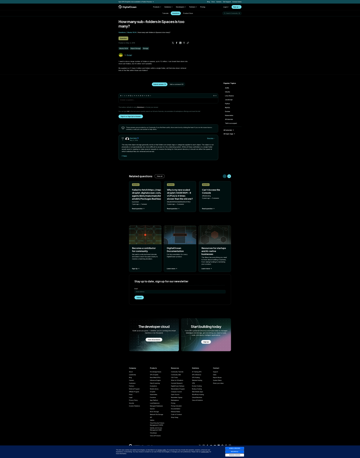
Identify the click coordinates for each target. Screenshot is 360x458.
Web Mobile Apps (197, 391)
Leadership (132, 374)
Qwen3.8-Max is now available (128, 1)
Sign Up (135, 269)
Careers (218, 2)
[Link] (128, 95)
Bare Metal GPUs (155, 377)
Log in (225, 7)
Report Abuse (217, 377)
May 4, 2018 (134, 140)
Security (131, 403)
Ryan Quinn (133, 138)
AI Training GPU (197, 372)
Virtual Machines (197, 397)
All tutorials (229, 119)
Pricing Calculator (176, 406)
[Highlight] (132, 95)
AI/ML (227, 88)
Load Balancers (155, 403)
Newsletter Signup (176, 397)
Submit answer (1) (159, 84)
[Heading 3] (138, 95)
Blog (208, 2)
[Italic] (123, 95)
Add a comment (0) (176, 84)
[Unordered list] (140, 95)
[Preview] (214, 95)
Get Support (227, 2)
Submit (139, 297)
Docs (213, 2)
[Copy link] (188, 43)
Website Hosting (197, 380)
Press (130, 394)
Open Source (175, 394)
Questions (175, 13)
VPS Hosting (196, 377)
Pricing (173, 403)
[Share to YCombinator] (184, 43)
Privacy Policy (133, 400)
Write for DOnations (177, 380)
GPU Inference (196, 374)
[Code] (150, 95)
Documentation (175, 409)
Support (215, 372)
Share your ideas (218, 383)
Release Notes (175, 411)
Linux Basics (229, 96)
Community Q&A (176, 374)
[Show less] (214, 138)
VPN (193, 383)
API (151, 417)
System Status (217, 380)
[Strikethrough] (127, 95)
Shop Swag (174, 417)
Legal (130, 397)
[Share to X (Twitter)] (173, 43)
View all (159, 176)
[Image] (130, 95)
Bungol (129, 55)
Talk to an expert (231, 123)
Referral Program (134, 389)
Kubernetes (229, 115)
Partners (131, 386)
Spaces (152, 409)
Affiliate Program (134, 391)
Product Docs (188, 13)
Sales (214, 374)
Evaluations (153, 386)
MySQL (227, 107)
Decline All (234, 451)
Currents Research (177, 383)
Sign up (235, 7)
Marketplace (175, 400)
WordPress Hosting (198, 394)
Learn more (171, 269)
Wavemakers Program (178, 389)
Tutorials (165, 13)
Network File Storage (156, 414)
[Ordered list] (142, 95)
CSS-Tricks (174, 377)
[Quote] (144, 95)
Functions (153, 397)
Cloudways (153, 433)
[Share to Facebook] (177, 43)
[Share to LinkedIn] (180, 43)
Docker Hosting (197, 386)
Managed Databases (156, 406)
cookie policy (205, 451)
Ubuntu (227, 92)
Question (123, 38)
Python (227, 104)
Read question (137, 209)
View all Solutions (197, 400)
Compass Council (176, 391)
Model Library (154, 389)
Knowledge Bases (155, 372)
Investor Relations (134, 406)
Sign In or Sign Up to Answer (131, 116)
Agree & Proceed (234, 448)
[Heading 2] (136, 95)
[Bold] (121, 95)
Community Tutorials (177, 372)
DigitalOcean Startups (177, 386)
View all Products (155, 435)
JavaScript (228, 100)
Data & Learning (155, 383)
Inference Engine (155, 380)
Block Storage (154, 411)
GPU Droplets (154, 374)
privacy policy (162, 450)
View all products (154, 340)
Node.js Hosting (197, 389)
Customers (132, 383)
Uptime (152, 420)
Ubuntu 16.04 (131, 32)
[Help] (216, 95)
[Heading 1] (134, 95)
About (131, 372)
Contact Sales (237, 2)
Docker (227, 111)
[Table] (148, 95)
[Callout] (146, 95)
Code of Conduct (176, 414)
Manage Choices (234, 455)
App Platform (154, 400)
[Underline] (125, 95)
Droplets (152, 391)
